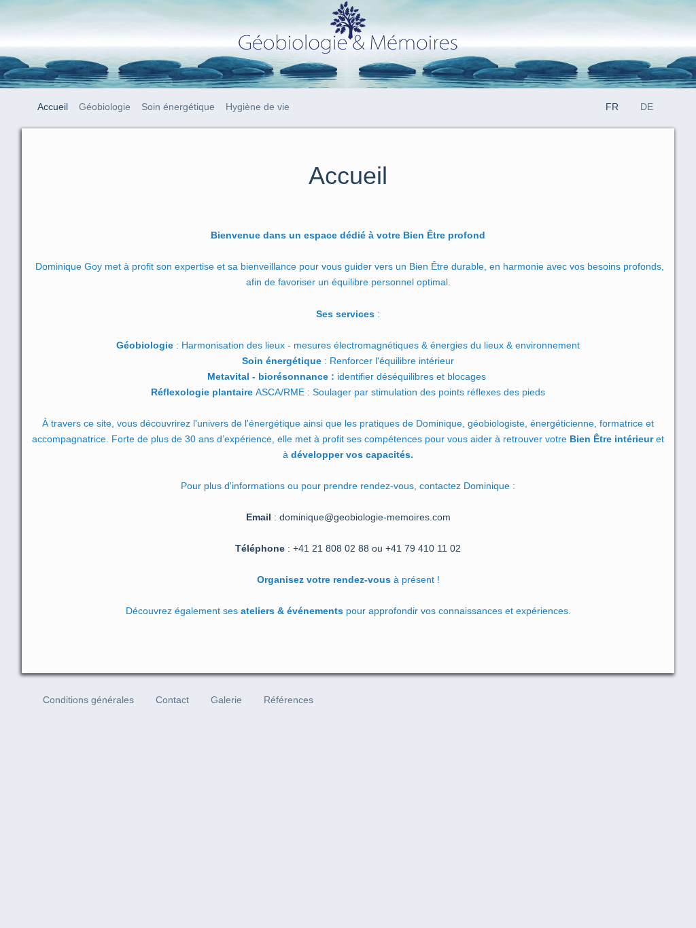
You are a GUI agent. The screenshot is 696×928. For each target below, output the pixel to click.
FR (612, 106)
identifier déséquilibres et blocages (348, 376)
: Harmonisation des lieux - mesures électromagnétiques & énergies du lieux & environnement (348, 345)
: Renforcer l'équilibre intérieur (348, 360)
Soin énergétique (178, 106)
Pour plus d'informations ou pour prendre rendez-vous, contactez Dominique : (348, 485)
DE (646, 106)
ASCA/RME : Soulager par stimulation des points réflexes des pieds (348, 392)
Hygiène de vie (258, 106)
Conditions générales (88, 699)
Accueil (52, 106)
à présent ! (348, 579)
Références (288, 699)
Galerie (226, 699)
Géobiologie (104, 106)
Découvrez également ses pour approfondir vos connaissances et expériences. (348, 610)
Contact (172, 699)
